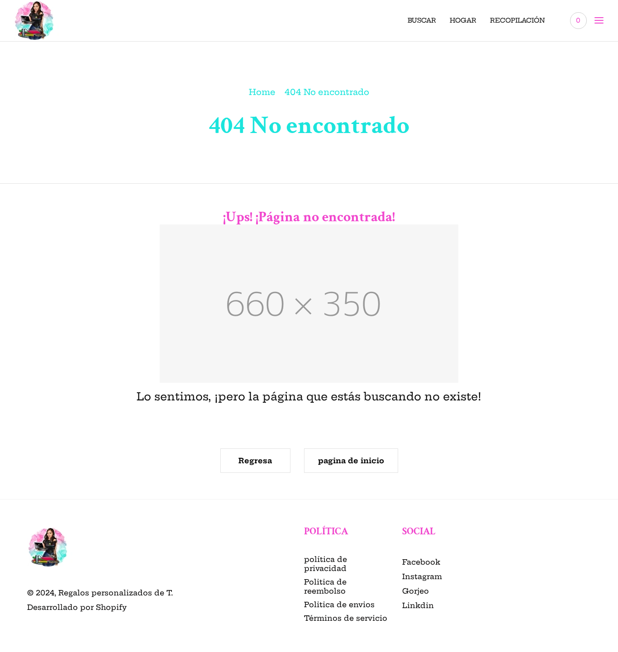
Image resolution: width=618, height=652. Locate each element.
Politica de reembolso (325, 586)
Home (262, 92)
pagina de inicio (351, 460)
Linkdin (418, 605)
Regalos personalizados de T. (115, 592)
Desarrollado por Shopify (77, 607)
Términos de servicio (345, 618)
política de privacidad (325, 564)
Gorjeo (415, 590)
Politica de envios (339, 604)
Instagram (422, 576)
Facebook (421, 561)
